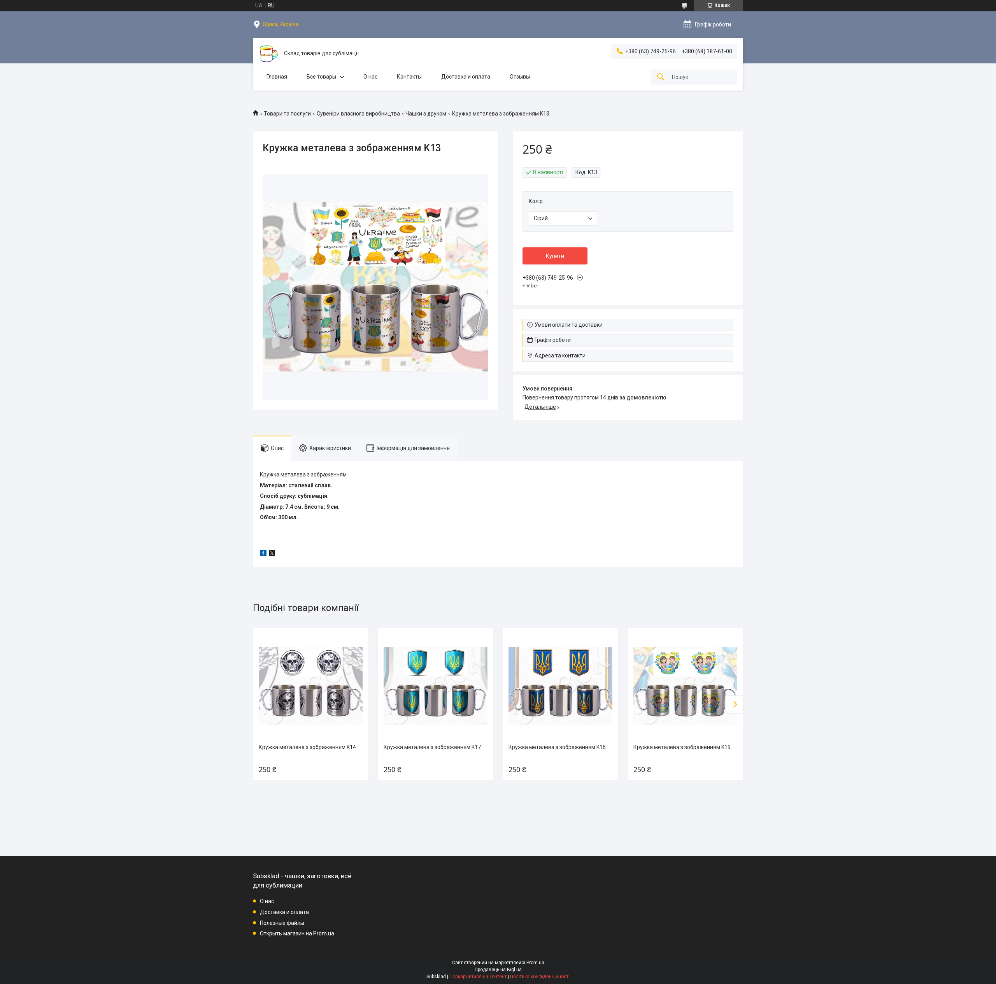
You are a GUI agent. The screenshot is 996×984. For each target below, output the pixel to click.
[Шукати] (660, 77)
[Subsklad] (268, 53)
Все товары (321, 77)
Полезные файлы (282, 923)
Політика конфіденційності (540, 976)
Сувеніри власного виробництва (358, 113)
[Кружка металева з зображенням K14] (310, 685)
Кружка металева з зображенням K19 (682, 747)
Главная (277, 77)
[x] (272, 554)
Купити (555, 256)
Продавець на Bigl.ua (498, 969)
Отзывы (520, 77)
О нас (370, 77)
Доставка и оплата (465, 77)
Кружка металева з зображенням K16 (557, 747)
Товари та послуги (287, 113)
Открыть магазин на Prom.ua (297, 933)
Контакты (409, 77)
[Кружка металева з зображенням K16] (560, 685)
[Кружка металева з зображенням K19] (685, 685)
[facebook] (263, 554)
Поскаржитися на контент (478, 976)
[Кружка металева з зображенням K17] (435, 685)
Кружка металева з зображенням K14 (307, 747)
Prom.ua (535, 962)
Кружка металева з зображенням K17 (432, 747)
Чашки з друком (425, 113)
